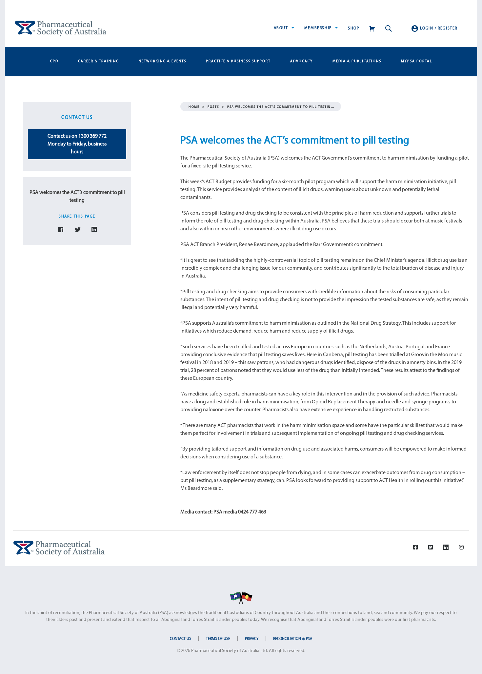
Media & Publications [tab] (356, 61)
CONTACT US (180, 639)
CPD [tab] (54, 61)
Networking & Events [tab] (162, 61)
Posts (213, 107)
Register (447, 28)
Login (426, 28)
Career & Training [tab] (98, 61)
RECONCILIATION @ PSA (292, 639)
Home (194, 107)
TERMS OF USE (218, 639)
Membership (318, 28)
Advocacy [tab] (301, 61)
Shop (353, 28)
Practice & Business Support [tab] (238, 61)
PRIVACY (251, 639)
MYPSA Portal (416, 61)
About (282, 28)
